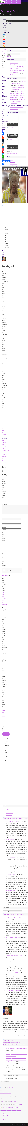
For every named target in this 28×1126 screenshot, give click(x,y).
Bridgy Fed (19, 1104)
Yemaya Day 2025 (10, 839)
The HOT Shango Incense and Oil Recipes (15, 917)
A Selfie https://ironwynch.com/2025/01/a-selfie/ (17, 1048)
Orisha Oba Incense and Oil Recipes (14, 955)
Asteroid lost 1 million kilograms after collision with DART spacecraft (17, 107)
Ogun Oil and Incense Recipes (13, 937)
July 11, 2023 (3, 113)
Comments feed (13, 164)
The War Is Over (14, 65)
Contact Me (5, 1115)
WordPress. (24, 1124)
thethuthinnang (13, 99)
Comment (4, 504)
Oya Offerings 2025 (10, 874)
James (11, 105)
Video (3, 129)
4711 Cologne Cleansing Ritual (13, 990)
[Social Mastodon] (4, 34)
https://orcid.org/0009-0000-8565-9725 (11, 1107)
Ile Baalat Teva (23, 818)
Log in (11, 160)
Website (4, 527)
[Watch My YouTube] (13, 1)
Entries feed (12, 162)
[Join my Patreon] (8, 1)
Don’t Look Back (14, 63)
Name (3, 517)
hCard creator (13, 1101)
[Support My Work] (18, 1)
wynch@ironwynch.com (5, 1093)
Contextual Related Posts (12, 153)
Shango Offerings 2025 (11, 890)
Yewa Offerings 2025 (11, 857)
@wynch (5, 1121)
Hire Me (5, 1119)
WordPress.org (13, 166)
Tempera (19, 1124)
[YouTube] (4, 39)
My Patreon (5, 1117)
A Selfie (12, 74)
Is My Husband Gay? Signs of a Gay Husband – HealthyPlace (17, 87)
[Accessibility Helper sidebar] (1, 1)
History (3, 127)
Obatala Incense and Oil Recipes (13, 972)
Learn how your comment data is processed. (4, 598)
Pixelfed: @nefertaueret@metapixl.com (14, 1044)
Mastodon (2, 1084)
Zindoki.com (20, 914)
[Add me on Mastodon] (3, 1110)
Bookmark (4, 438)
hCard (3, 1101)
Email (3, 522)
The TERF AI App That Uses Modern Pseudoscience (17, 101)
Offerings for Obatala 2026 (12, 821)
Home (4, 1114)
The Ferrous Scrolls (10, 11)
